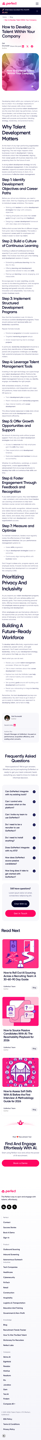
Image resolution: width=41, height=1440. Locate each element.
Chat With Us (20, 904)
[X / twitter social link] (14, 1207)
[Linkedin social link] (3, 1207)
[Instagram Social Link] (9, 1207)
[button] (36, 3)
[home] (9, 3)
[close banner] (37, 11)
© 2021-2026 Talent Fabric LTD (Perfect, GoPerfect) (16, 1413)
